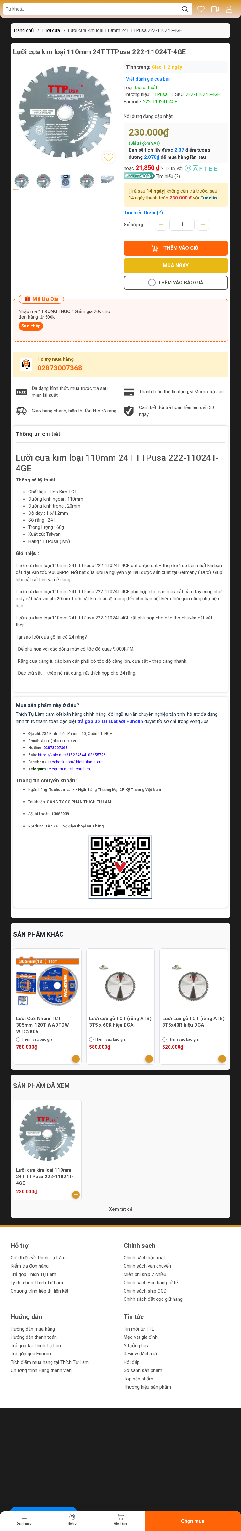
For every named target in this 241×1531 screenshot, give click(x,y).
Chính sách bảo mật (144, 1258)
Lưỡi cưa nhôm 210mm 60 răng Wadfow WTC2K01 (205, 1022)
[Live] (215, 9)
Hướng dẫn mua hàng (33, 1329)
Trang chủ (23, 30)
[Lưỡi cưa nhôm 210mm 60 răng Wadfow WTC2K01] (208, 982)
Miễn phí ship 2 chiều (145, 1274)
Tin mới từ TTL (139, 1329)
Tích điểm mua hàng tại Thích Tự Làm (50, 1362)
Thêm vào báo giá (180, 282)
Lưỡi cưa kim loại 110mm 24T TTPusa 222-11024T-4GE (44, 1176)
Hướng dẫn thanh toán (34, 1337)
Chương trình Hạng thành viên (41, 1370)
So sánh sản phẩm (143, 1370)
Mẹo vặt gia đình (141, 1337)
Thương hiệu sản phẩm (147, 1387)
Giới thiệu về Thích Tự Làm (38, 1258)
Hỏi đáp (132, 1362)
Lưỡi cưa (51, 30)
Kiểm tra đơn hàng (30, 1266)
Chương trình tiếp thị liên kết (39, 1291)
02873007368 (59, 368)
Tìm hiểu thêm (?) (143, 212)
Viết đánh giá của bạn (148, 79)
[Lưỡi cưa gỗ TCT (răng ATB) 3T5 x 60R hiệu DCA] (61, 982)
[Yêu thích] (201, 9)
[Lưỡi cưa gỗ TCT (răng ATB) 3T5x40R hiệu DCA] (135, 982)
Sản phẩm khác (38, 934)
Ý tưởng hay (136, 1345)
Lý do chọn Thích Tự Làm (37, 1282)
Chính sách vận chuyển (147, 1266)
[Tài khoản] (229, 9)
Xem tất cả (120, 1209)
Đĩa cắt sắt (146, 87)
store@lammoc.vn (59, 740)
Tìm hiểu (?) (168, 176)
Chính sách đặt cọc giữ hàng (153, 1299)
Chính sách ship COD (145, 1291)
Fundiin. (209, 198)
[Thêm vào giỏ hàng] (17, 1059)
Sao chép (30, 325)
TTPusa (160, 94)
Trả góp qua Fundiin (31, 1354)
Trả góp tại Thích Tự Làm (36, 1345)
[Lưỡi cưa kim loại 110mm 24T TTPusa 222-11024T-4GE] (47, 1134)
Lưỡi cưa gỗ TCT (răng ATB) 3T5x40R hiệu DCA (135, 1022)
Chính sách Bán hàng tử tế (151, 1282)
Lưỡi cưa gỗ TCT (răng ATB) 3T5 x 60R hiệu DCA (61, 1022)
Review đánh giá (140, 1354)
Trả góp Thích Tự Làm (33, 1274)
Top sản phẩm (138, 1379)
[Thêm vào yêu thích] (108, 157)
